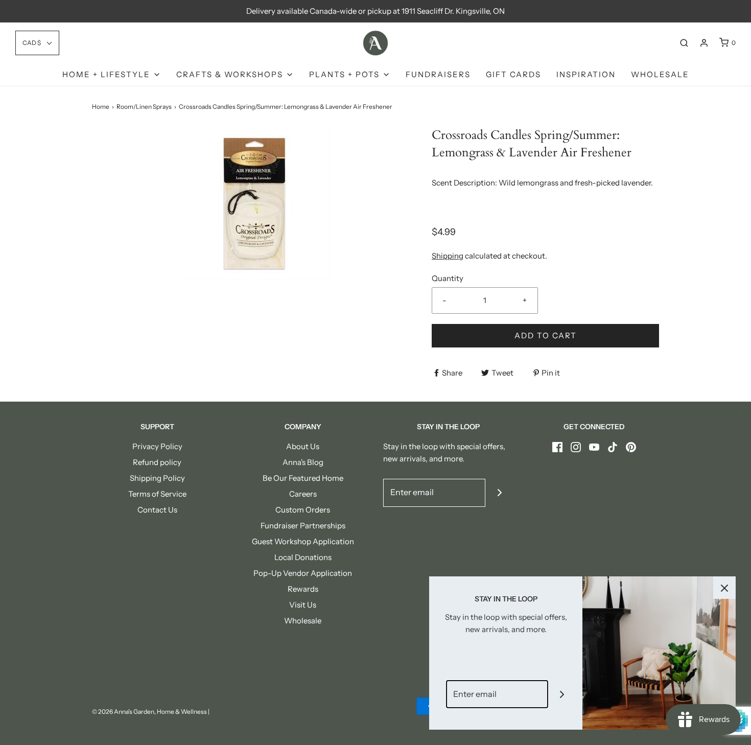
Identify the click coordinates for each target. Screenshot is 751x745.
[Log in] (704, 43)
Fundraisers (438, 74)
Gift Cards (513, 74)
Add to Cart (545, 335)
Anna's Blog (303, 462)
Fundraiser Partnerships (303, 525)
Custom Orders (302, 510)
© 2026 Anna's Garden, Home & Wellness (149, 711)
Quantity (447, 278)
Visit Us (302, 605)
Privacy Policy (157, 446)
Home (100, 106)
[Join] (499, 493)
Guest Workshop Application (303, 541)
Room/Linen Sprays (144, 106)
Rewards (303, 589)
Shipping (447, 256)
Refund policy (157, 462)
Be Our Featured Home (303, 478)
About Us (302, 446)
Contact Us (157, 510)
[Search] (684, 43)
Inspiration (586, 74)
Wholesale (660, 74)
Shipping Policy (157, 478)
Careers (303, 494)
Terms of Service (157, 494)
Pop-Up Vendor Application (302, 573)
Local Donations (303, 557)
